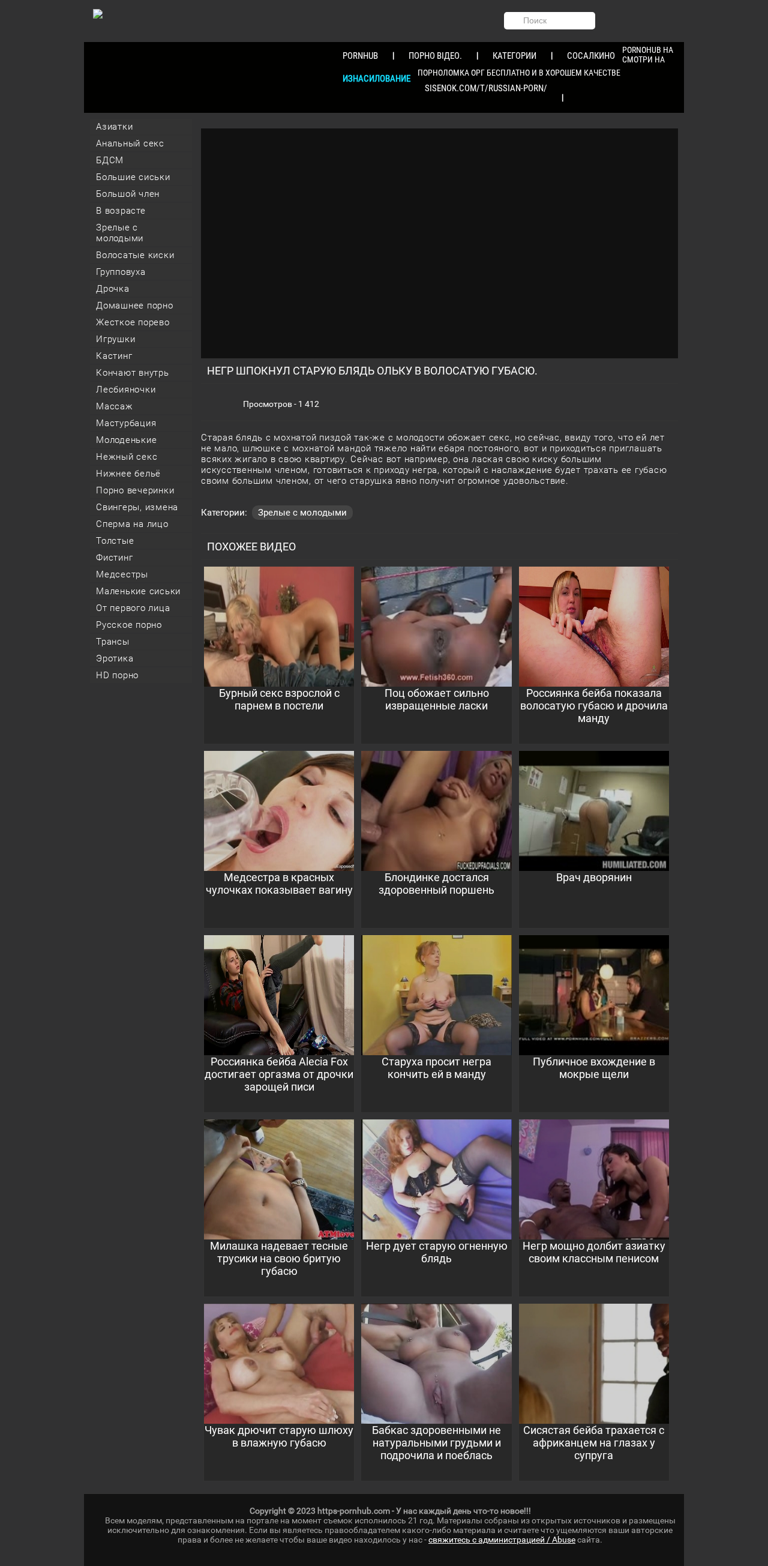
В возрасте (121, 210)
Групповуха (121, 272)
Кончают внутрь (132, 372)
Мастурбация (126, 423)
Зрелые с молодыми (119, 233)
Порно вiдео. (435, 55)
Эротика (114, 658)
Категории (514, 55)
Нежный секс (126, 456)
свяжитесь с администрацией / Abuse (501, 1539)
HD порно (117, 675)
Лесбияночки (125, 389)
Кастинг (114, 356)
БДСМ (110, 160)
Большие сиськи (133, 177)
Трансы (113, 641)
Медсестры (122, 574)
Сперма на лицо (132, 524)
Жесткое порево (133, 322)
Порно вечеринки (135, 490)
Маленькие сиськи (138, 591)
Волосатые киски (135, 255)
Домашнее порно (134, 305)
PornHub (360, 55)
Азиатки (114, 126)
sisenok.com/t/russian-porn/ (486, 88)
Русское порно (129, 624)
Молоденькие (126, 440)
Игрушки (115, 339)
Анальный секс (130, 143)
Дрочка (113, 288)
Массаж (114, 406)
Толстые (115, 540)
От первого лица (133, 608)
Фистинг (114, 557)
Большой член (128, 193)
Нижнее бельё (128, 473)
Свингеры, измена (137, 507)
